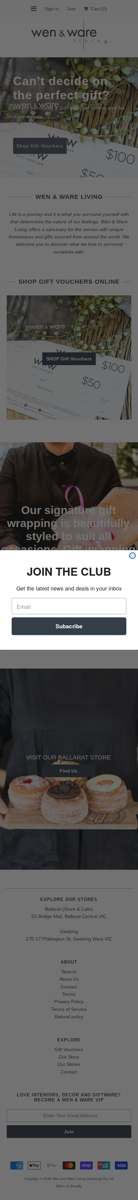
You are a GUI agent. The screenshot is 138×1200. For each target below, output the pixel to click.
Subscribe (69, 626)
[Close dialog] (132, 556)
